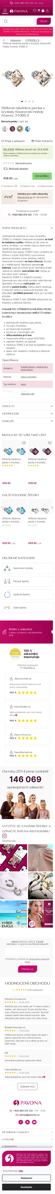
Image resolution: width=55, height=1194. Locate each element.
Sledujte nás (9, 840)
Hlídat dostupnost (44, 141)
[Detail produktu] (14, 447)
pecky (23, 384)
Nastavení (26, 1178)
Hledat (43, 21)
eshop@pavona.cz (29, 1114)
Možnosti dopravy (18, 168)
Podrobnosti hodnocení (17, 163)
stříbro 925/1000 (28, 377)
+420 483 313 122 (23, 3)
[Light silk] (20, 128)
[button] (22, 101)
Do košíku (42, 176)
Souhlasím (26, 1187)
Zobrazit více (27, 1086)
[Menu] (5, 11)
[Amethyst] (12, 128)
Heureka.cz (29, 667)
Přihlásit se (28, 969)
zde (21, 1170)
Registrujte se (24, 197)
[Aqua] (27, 128)
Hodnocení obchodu (27, 983)
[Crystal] (4, 128)
